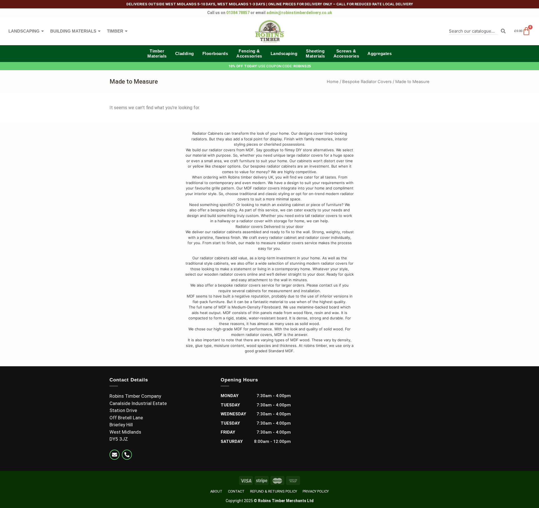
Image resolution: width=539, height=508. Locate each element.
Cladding (184, 53)
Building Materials (73, 31)
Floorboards (215, 53)
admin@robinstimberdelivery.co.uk (299, 12)
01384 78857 (238, 12)
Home (333, 81)
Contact (236, 491)
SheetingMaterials (315, 53)
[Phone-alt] (127, 455)
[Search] (503, 31)
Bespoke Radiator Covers (367, 81)
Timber (115, 31)
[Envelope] (114, 455)
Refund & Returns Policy (273, 491)
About (216, 491)
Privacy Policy (316, 491)
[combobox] (473, 31)
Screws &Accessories (346, 53)
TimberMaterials (157, 53)
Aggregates (379, 53)
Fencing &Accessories (249, 53)
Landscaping (24, 31)
